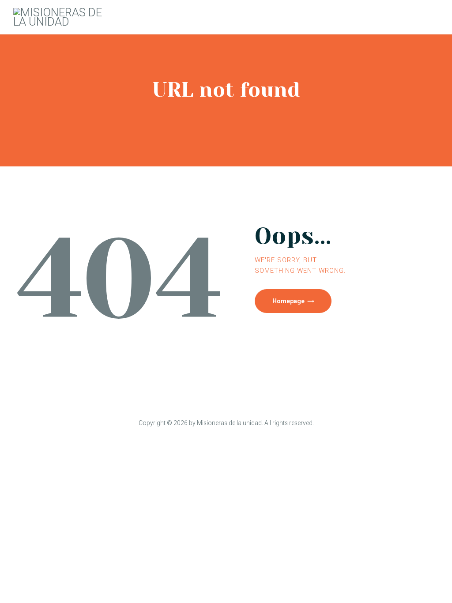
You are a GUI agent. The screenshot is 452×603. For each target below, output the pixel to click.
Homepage (288, 301)
